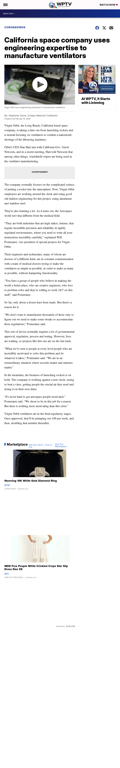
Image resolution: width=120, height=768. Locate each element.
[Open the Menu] (5, 4)
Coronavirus (14, 27)
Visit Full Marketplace (61, 445)
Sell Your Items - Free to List (40, 446)
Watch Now (108, 4)
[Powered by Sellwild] (70, 626)
